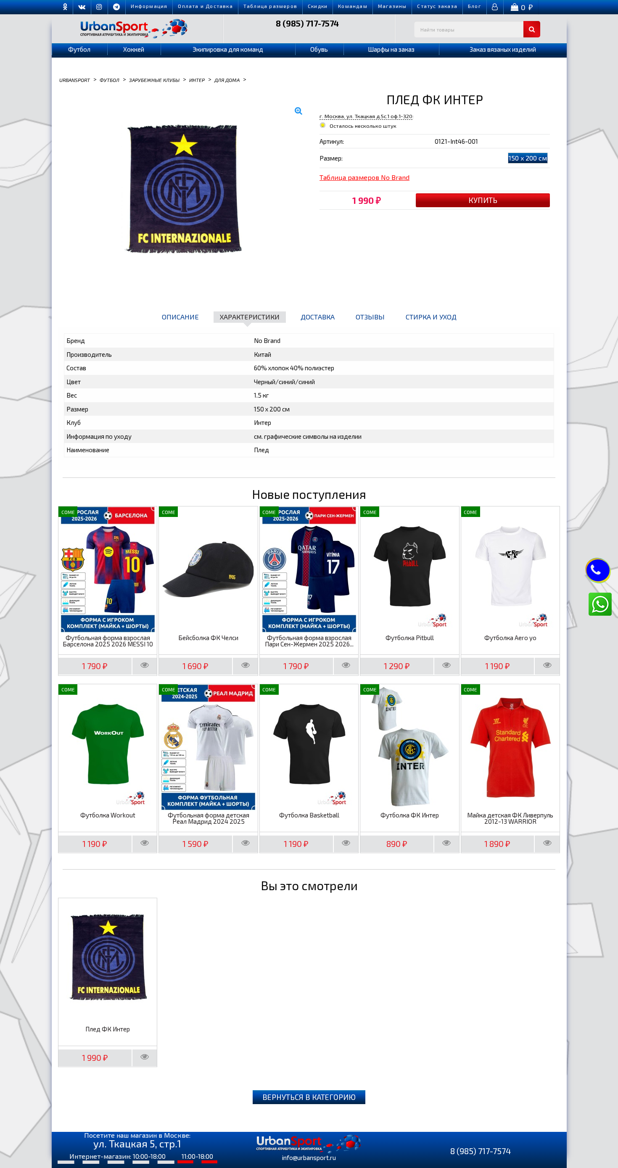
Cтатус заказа (437, 6)
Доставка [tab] (318, 317)
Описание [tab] (180, 317)
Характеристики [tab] (250, 317)
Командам (352, 6)
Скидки (317, 6)
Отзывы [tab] (370, 317)
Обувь (319, 49)
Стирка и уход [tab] (431, 317)
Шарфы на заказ (391, 49)
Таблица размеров (270, 6)
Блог (474, 6)
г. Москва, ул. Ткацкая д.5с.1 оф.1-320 (366, 116)
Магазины (392, 6)
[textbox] (477, 29)
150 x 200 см (528, 158)
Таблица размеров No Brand (364, 177)
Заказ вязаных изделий (503, 49)
